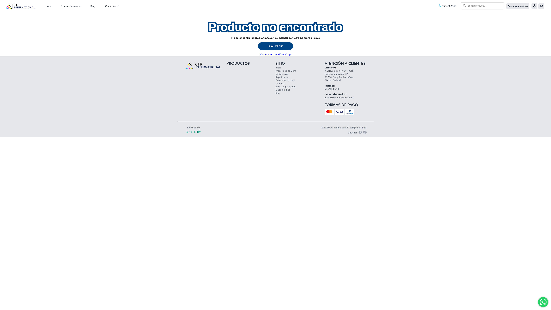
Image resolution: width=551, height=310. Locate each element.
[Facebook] (360, 132)
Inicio (49, 6)
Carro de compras (285, 80)
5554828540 (448, 6)
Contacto (280, 83)
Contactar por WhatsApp (275, 54)
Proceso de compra (71, 6)
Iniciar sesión (282, 74)
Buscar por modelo (518, 6)
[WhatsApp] (365, 133)
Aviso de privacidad (286, 86)
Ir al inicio (275, 46)
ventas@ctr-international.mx (339, 97)
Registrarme (282, 77)
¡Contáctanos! (111, 6)
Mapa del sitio (283, 89)
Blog (92, 6)
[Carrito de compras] (541, 6)
